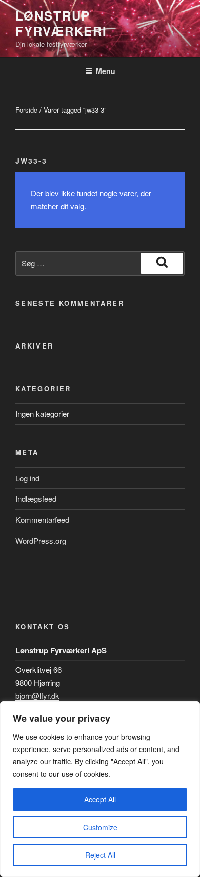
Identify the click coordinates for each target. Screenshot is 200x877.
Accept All (100, 799)
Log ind (27, 477)
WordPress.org (40, 540)
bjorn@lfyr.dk (37, 695)
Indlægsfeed (35, 498)
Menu (105, 71)
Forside (26, 110)
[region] (100, 789)
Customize (100, 827)
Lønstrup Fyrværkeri (61, 23)
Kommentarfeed (42, 519)
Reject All (100, 855)
